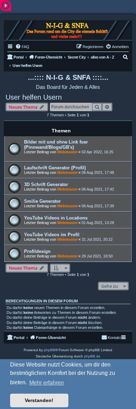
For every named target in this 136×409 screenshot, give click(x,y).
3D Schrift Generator (46, 184)
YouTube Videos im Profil (52, 234)
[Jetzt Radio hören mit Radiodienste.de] (5, 5)
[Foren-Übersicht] (68, 30)
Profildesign (37, 251)
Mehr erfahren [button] (46, 383)
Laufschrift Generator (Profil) (55, 167)
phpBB (49, 350)
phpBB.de (92, 356)
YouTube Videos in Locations (56, 218)
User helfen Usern (34, 97)
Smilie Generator (42, 201)
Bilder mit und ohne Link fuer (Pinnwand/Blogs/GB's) (56, 144)
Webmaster (67, 152)
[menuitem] (22, 47)
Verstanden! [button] (39, 400)
